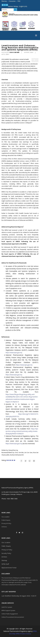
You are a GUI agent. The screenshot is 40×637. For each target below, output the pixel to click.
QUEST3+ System (7, 607)
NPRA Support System (8, 610)
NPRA (35, 631)
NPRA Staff (5, 564)
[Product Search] (6, 26)
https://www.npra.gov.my (14, 353)
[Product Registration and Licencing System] (14, 26)
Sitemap (4, 560)
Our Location (5, 517)
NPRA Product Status (23, 634)
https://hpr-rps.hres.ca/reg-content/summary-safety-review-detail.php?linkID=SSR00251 (22, 431)
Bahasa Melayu (13, 6)
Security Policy (6, 553)
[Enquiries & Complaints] (23, 26)
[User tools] (34, 60)
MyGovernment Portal (9, 568)
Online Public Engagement (10, 614)
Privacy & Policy (6, 523)
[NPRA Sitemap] (31, 26)
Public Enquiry (6, 520)
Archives (4, 527)
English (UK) (23, 6)
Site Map (12, 634)
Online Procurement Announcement (13, 617)
